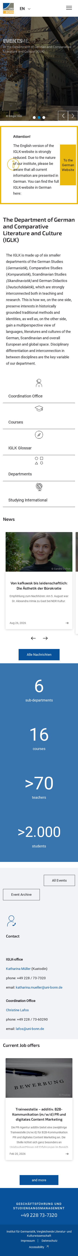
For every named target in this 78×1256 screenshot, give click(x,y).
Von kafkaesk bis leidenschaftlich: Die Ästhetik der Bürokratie (39, 585)
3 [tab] (43, 117)
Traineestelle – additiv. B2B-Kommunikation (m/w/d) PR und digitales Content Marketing (39, 1114)
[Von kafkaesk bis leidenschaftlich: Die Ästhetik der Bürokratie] (67, 623)
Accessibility (36, 1247)
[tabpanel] (39, 69)
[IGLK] (8, 8)
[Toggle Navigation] (69, 8)
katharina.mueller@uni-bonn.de (39, 987)
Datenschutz (49, 1240)
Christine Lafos (17, 1010)
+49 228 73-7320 (39, 1215)
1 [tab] (34, 117)
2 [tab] (39, 117)
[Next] (73, 116)
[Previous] (63, 116)
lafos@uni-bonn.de (30, 1029)
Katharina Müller (18, 969)
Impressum (28, 1240)
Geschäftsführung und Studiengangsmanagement (39, 1206)
